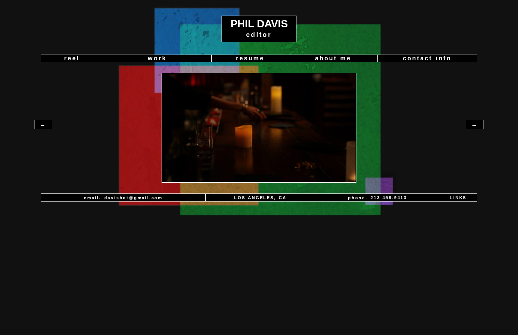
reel (72, 58)
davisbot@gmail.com (133, 197)
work (157, 58)
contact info (427, 58)
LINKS (458, 197)
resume (250, 58)
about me (333, 58)
